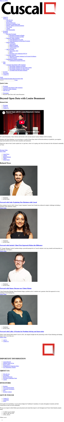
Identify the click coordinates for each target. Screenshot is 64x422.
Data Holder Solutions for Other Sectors (19, 69)
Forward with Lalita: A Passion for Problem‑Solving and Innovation (22, 331)
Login (1, 77)
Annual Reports (7, 361)
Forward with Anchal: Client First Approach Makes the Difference (21, 245)
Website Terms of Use (8, 363)
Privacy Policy (6, 364)
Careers (8, 28)
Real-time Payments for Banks (16, 35)
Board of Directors (10, 22)
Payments (5, 31)
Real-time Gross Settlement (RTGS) (18, 53)
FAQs (4, 401)
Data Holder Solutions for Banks (17, 66)
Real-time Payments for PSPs (16, 36)
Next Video (3, 151)
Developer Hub (19, 78)
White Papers (6, 159)
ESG (4, 390)
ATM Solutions (13, 57)
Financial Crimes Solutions (13, 38)
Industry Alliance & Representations (15, 25)
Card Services (12, 48)
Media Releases (7, 157)
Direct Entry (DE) (13, 50)
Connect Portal (4, 78)
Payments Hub (11, 78)
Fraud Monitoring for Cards (16, 39)
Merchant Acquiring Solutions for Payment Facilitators (22, 56)
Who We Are (9, 20)
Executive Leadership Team (13, 24)
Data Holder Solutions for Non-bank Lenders (20, 67)
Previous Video (4, 150)
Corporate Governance (8, 389)
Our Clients (9, 27)
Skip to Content (4, 0)
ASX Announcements (8, 387)
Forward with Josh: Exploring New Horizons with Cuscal (18, 202)
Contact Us (6, 74)
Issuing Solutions (10, 42)
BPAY (11, 52)
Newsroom (6, 73)
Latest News (6, 154)
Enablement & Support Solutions (14, 59)
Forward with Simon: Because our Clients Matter (16, 288)
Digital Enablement (14, 46)
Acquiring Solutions (11, 55)
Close (16, 80)
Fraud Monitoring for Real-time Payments (19, 41)
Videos (5, 158)
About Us (5, 17)
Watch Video (3, 208)
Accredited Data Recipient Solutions (18, 70)
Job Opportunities (10, 29)
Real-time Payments (11, 34)
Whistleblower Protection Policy (11, 366)
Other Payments (10, 49)
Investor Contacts (7, 391)
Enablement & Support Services (17, 60)
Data (4, 62)
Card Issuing (12, 43)
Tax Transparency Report (9, 367)
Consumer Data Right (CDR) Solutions (16, 64)
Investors (5, 71)
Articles (5, 155)
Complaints (6, 399)
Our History (9, 21)
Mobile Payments (13, 45)
